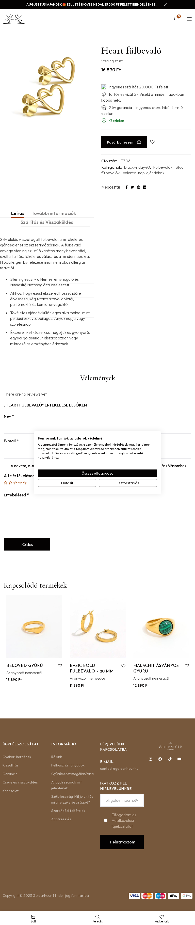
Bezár (145, 514)
